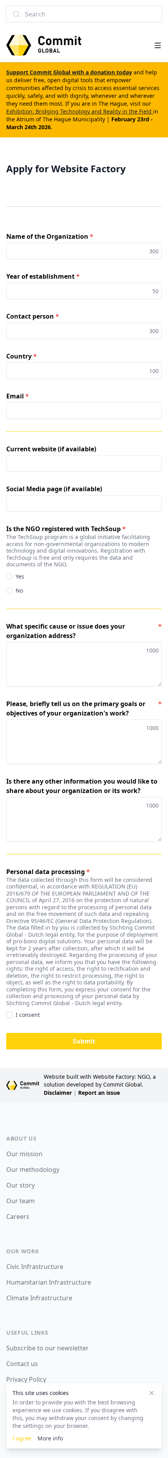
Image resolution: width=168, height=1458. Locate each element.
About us (21, 1138)
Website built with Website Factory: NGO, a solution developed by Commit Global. (100, 1080)
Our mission (24, 1154)
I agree (22, 1438)
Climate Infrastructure (39, 1298)
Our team (20, 1201)
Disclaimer (58, 1092)
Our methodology (32, 1169)
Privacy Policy (26, 1379)
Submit (84, 1041)
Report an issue (99, 1092)
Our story (20, 1185)
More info (50, 1438)
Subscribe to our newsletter (47, 1348)
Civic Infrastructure (34, 1266)
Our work (22, 1251)
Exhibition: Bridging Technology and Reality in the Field (79, 111)
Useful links (27, 1332)
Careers (17, 1216)
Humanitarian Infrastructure (48, 1282)
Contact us (22, 1363)
